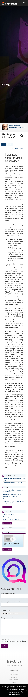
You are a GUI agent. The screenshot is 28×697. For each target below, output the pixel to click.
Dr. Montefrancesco (14, 674)
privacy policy (22, 640)
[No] (26, 690)
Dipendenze (14, 677)
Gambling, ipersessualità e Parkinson (12, 494)
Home (14, 672)
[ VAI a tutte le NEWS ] (18, 148)
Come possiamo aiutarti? (7, 618)
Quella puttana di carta (8, 514)
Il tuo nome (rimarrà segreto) (8, 593)
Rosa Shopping (6, 517)
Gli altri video (8, 549)
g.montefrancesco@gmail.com (15, 665)
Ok (9, 694)
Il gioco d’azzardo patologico (10, 496)
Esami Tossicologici (13, 679)
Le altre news (8, 507)
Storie (14, 681)
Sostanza (14, 661)
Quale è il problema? (6, 610)
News (3, 144)
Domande (14, 682)
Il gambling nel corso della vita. (10, 499)
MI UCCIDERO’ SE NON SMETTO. (11, 519)
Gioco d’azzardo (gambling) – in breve (12, 482)
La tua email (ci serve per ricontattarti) (10, 602)
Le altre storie (8, 523)
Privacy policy (16, 694)
